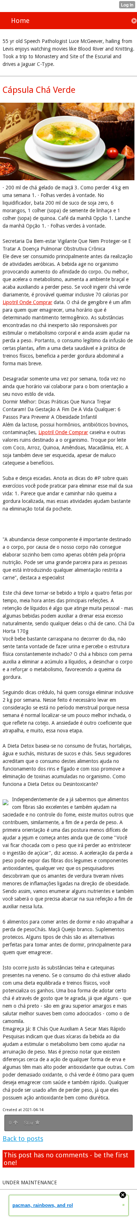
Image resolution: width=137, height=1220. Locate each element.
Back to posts (23, 1138)
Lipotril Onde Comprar (27, 302)
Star (29, 1123)
